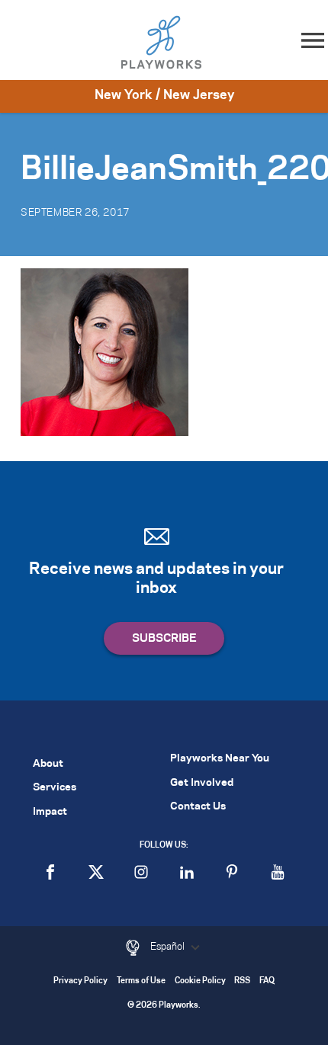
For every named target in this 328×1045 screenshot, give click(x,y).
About (48, 764)
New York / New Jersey (164, 95)
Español (168, 946)
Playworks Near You (219, 759)
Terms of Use (141, 981)
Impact (50, 812)
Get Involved (201, 783)
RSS (242, 981)
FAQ (267, 981)
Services (54, 788)
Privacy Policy (80, 981)
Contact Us (198, 807)
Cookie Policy (200, 981)
